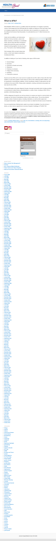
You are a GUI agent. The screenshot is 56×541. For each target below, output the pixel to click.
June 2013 (6, 413)
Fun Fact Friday (7, 457)
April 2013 (6, 416)
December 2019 (7, 297)
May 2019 (6, 307)
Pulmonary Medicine (9, 504)
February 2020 (7, 294)
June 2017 (6, 343)
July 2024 (6, 213)
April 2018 (6, 327)
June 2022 (6, 251)
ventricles (23, 122)
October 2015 (7, 373)
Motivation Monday (8, 480)
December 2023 (7, 223)
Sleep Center (7, 512)
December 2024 (7, 205)
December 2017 (7, 333)
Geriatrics (6, 461)
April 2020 (6, 291)
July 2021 (6, 268)
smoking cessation (8, 515)
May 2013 (6, 415)
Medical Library (16, 120)
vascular (6, 527)
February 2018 (7, 330)
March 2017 (6, 347)
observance (6, 489)
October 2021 (7, 263)
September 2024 (7, 210)
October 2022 (7, 245)
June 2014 (6, 398)
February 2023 (7, 239)
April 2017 (6, 346)
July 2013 (6, 412)
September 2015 (7, 375)
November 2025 (7, 188)
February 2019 (7, 312)
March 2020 (6, 292)
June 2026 (6, 177)
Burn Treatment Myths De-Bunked (11, 166)
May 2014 (6, 399)
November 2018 (7, 317)
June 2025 (6, 196)
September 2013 (7, 408)
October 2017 (7, 336)
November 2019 (7, 298)
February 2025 (7, 202)
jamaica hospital (8, 470)
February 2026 (7, 184)
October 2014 (7, 392)
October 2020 (7, 281)
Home (6, 10)
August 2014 (7, 395)
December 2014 (7, 389)
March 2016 (6, 366)
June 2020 (6, 288)
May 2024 (6, 216)
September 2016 (7, 356)
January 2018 (7, 332)
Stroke (5, 518)
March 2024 (6, 219)
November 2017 (7, 335)
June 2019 (6, 306)
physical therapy (8, 499)
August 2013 (7, 410)
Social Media (7, 516)
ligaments (6, 473)
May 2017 (6, 344)
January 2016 (7, 369)
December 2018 (7, 315)
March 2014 (6, 402)
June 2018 (6, 324)
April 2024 (6, 217)
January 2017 (7, 350)
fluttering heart (10, 122)
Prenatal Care (7, 502)
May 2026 (6, 179)
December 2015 (7, 370)
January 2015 (7, 387)
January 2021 (7, 277)
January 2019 (7, 314)
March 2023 (6, 237)
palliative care (7, 495)
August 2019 (7, 303)
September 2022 (7, 246)
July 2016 (6, 359)
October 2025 (7, 190)
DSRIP (5, 450)
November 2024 (7, 206)
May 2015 (6, 381)
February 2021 (7, 275)
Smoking (6, 513)
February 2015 (7, 385)
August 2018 (7, 321)
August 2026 (7, 174)
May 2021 (6, 271)
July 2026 (6, 176)
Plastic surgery (7, 501)
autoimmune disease (9, 432)
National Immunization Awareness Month (13, 169)
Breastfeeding (7, 435)
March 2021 (6, 274)
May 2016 (6, 363)
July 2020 (6, 286)
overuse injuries (8, 493)
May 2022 (6, 252)
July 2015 (6, 378)
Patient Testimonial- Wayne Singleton (12, 167)
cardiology (37, 120)
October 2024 (7, 208)
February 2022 (7, 257)
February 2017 (7, 349)
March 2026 (6, 182)
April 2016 (6, 364)
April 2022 (6, 254)
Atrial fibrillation (31, 120)
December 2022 (7, 242)
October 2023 (7, 226)
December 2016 (7, 352)
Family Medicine (8, 455)
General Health (7, 458)
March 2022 (6, 255)
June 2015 (6, 379)
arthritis (6, 429)
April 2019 (6, 309)
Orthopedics (7, 492)
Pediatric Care (7, 498)
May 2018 (6, 326)
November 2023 (7, 225)
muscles (6, 481)
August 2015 (7, 376)
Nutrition (6, 486)
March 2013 (6, 418)
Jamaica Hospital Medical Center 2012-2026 (28, 536)
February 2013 (7, 419)
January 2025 (7, 203)
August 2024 (7, 211)
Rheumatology (7, 507)
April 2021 (6, 272)
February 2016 (7, 367)
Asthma (6, 431)
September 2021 (7, 265)
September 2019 (7, 301)
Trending (6, 524)
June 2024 (6, 214)
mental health (7, 478)
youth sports (7, 530)
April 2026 (6, 180)
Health (5, 466)
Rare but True (7, 506)
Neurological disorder (9, 483)
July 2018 (6, 323)
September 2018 (7, 320)
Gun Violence (7, 464)
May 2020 (6, 289)
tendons (6, 521)
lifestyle (6, 472)
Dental (5, 441)
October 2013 (7, 407)
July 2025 (6, 194)
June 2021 (6, 269)
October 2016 (7, 355)
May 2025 (6, 197)
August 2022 (7, 248)
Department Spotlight (9, 443)
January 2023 (7, 240)
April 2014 (6, 401)
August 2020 (7, 284)
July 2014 (6, 396)
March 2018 (6, 329)
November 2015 (7, 372)
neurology (6, 484)
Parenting (6, 496)
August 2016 (7, 358)
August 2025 (7, 193)
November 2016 (7, 353)
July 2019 (6, 304)
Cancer (5, 437)
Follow (24, 109)
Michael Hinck (18, 23)
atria (27, 120)
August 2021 (7, 266)
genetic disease (7, 460)
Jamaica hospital (17, 122)
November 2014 (7, 390)
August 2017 (7, 340)
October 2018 (7, 318)
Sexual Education (8, 509)
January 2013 (7, 421)
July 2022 (6, 249)
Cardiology (10, 120)
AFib (24, 120)
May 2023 (6, 234)
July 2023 (6, 231)
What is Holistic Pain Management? (12, 163)
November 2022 (7, 243)
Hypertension (7, 469)
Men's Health (7, 476)
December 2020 (7, 278)
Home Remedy (7, 467)
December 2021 (7, 260)
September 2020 (7, 283)
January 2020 (7, 295)
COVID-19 (6, 440)
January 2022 (7, 258)
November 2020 (7, 280)
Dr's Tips (6, 449)
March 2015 (6, 384)
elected (5, 454)
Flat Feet (6, 164)
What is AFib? (10, 20)
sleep (5, 510)
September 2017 (7, 338)
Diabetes (6, 446)
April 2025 (6, 199)
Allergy (5, 428)
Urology (6, 525)
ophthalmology (7, 490)
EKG (41, 120)
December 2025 (7, 187)
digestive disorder (8, 447)
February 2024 (7, 220)
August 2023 (7, 229)
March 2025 (6, 200)
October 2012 (7, 422)
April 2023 (6, 236)
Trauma (6, 522)
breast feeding (7, 434)
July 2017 (6, 341)
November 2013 (7, 405)
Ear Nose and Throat (8, 452)
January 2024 (7, 222)
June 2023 (6, 232)
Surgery (6, 519)
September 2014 (7, 393)
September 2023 (7, 228)
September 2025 (7, 191)
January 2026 (7, 185)
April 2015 (6, 382)
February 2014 (7, 404)
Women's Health (8, 528)
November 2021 (7, 262)
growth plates (7, 463)
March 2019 (6, 310)
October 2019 (7, 300)
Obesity (6, 487)
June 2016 (6, 361)
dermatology (7, 444)
